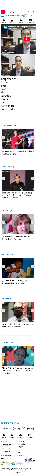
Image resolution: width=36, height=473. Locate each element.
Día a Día (21, 444)
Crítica (21, 441)
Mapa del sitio (6, 445)
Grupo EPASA (6, 455)
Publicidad (5, 452)
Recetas (21, 453)
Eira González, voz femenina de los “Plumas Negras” (18, 152)
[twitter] (23, 428)
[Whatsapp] (14, 428)
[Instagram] (33, 428)
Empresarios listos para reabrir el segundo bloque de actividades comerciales (8, 94)
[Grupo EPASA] (29, 459)
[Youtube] (28, 428)
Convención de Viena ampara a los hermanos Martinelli (18, 325)
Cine (20, 450)
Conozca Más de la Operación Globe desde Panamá (15, 237)
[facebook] (19, 428)
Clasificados (6, 448)
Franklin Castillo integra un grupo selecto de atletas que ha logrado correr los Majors (18, 195)
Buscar (4, 442)
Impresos (21, 455)
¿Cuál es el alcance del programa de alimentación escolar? (16, 281)
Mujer (20, 447)
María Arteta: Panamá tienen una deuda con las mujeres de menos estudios (17, 370)
